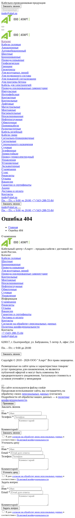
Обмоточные (9, 122)
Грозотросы (8, 69)
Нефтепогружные (11, 119)
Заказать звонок (11, 6)
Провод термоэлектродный (17, 156)
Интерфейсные (10, 94)
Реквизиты (7, 175)
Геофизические (10, 63)
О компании (8, 169)
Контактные (8, 97)
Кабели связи (9, 134)
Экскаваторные (10, 166)
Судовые (6, 147)
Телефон (6, 456)
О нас (4, 172)
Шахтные (7, 53)
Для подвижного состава (16, 75)
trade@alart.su (9, 13)
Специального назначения (17, 144)
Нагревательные (11, 113)
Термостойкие (9, 153)
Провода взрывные (12, 60)
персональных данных (35, 393)
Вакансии (7, 181)
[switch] (3, 436)
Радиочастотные (11, 128)
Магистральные (10, 106)
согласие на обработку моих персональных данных (37, 436)
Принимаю (8, 403)
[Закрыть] (2, 385)
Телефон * (7, 416)
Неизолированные (12, 116)
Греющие (6, 66)
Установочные (9, 163)
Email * (5, 452)
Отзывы (6, 178)
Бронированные (11, 56)
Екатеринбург (10, 10)
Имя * (5, 413)
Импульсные (9, 91)
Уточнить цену (10, 472)
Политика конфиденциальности (20, 326)
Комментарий (9, 429)
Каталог (6, 41)
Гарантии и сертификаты (16, 184)
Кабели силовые (11, 44)
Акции (5, 187)
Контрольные (9, 100)
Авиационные (9, 47)
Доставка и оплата (12, 191)
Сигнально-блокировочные (17, 138)
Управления (8, 159)
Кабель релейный (11, 131)
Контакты (7, 194)
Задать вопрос (10, 508)
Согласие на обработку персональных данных (28, 323)
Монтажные (8, 109)
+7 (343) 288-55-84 (12, 333)
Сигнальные (8, 141)
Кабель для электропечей (16, 85)
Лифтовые (7, 103)
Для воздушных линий (15, 72)
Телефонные (8, 150)
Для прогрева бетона (13, 81)
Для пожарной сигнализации (18, 78)
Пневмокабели (10, 125)
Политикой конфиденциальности (33, 439)
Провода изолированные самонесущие (24, 88)
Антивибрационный (13, 50)
